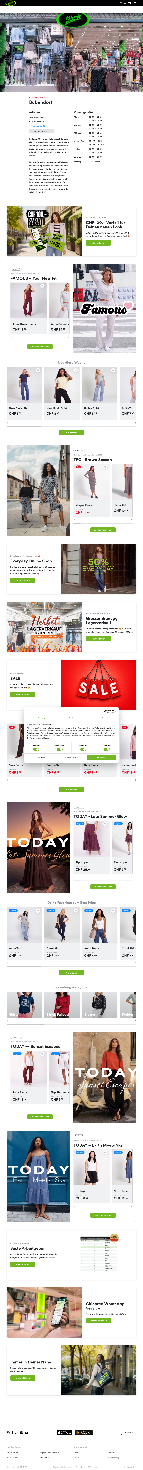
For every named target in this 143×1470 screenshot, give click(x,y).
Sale (78, 467)
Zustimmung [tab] (40, 718)
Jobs (76, 1453)
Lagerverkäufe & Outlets (49, 1453)
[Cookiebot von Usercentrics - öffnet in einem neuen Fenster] (107, 711)
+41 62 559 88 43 (37, 125)
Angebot (80, 824)
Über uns (111, 1453)
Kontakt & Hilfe (12, 1458)
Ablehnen (41, 758)
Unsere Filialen (12, 1453)
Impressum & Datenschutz (63, 1467)
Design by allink (130, 1467)
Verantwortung (113, 1458)
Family (96, 1467)
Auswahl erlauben (71, 758)
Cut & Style (44, 1458)
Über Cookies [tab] (103, 718)
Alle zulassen (101, 758)
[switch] (60, 749)
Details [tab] (71, 718)
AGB (89, 1467)
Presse (76, 1458)
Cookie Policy (80, 1467)
